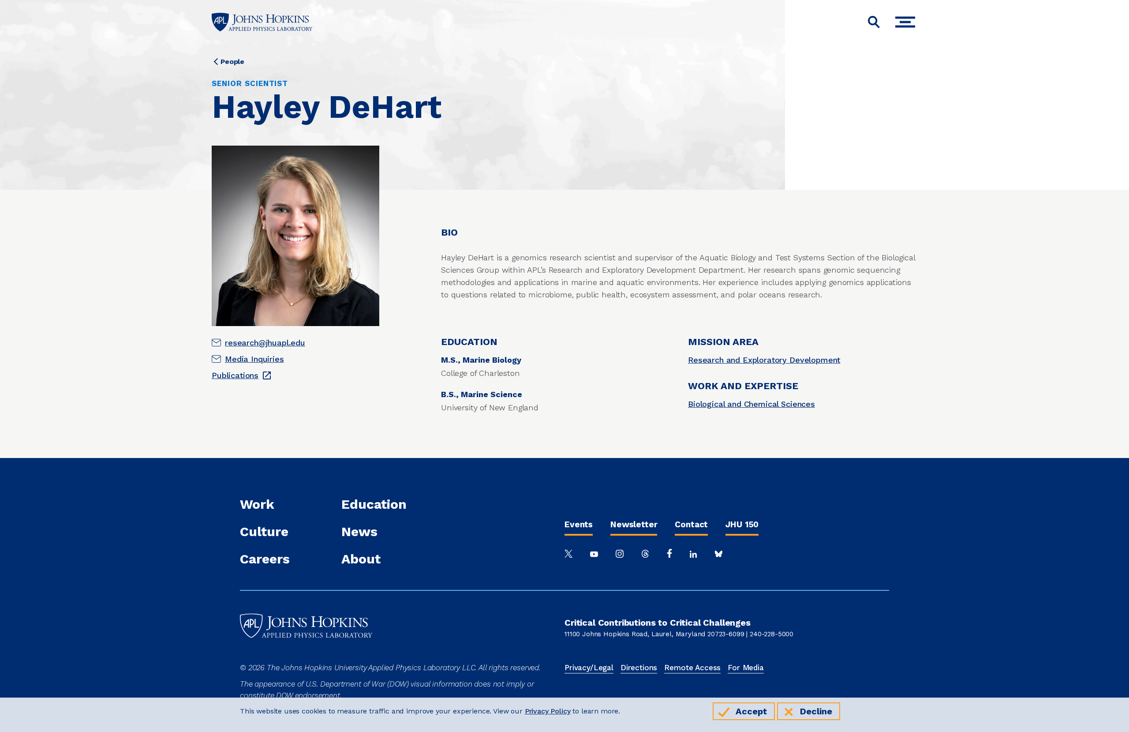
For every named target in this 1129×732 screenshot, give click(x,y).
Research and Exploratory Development (764, 359)
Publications (235, 375)
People (232, 61)
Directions (639, 667)
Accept (751, 711)
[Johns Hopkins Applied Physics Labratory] (306, 656)
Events (578, 524)
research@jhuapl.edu (265, 342)
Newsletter (633, 524)
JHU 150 (742, 524)
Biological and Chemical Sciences (751, 404)
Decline (816, 711)
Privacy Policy (548, 711)
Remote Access (692, 667)
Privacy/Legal (588, 667)
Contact (691, 524)
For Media (746, 667)
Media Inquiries (254, 359)
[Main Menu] (907, 22)
